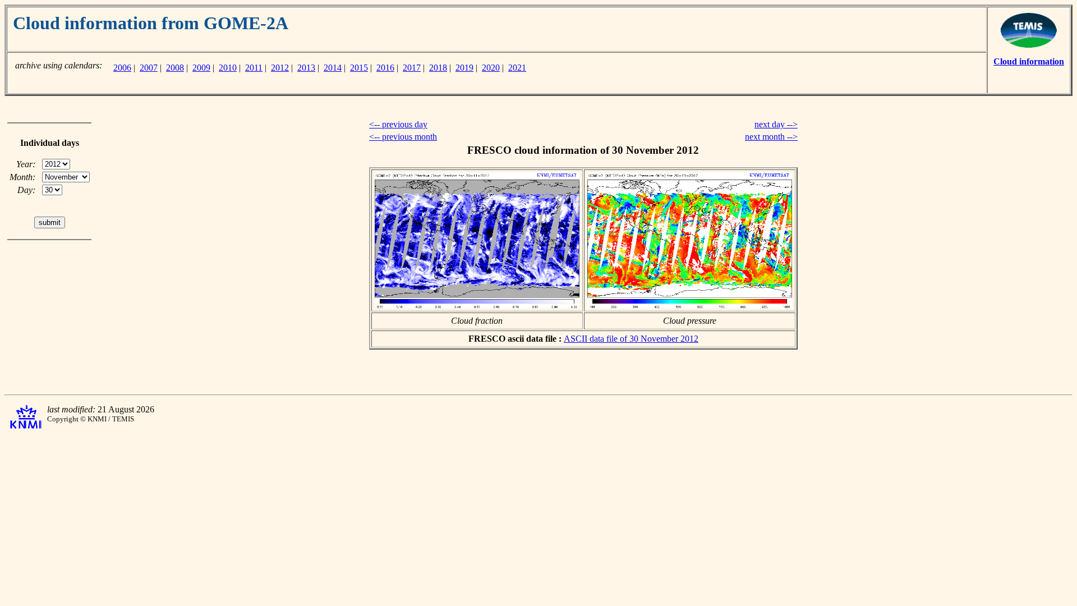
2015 (359, 67)
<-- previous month (403, 136)
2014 (333, 67)
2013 (306, 67)
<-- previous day (398, 124)
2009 (201, 67)
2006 (122, 67)
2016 (385, 67)
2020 (491, 67)
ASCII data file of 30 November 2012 (631, 338)
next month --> (771, 136)
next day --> (776, 124)
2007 (149, 67)
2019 (464, 67)
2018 (438, 67)
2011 (254, 67)
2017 (412, 67)
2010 (228, 67)
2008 (175, 67)
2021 (517, 67)
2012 (280, 67)
